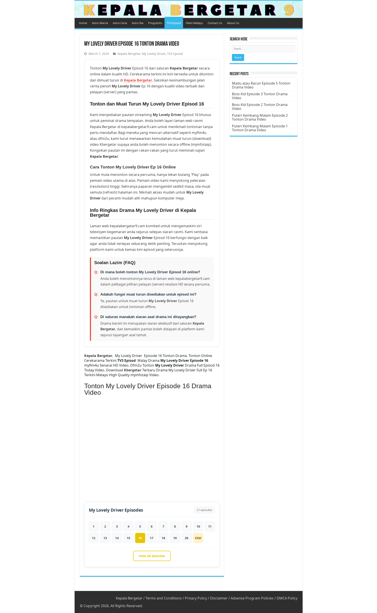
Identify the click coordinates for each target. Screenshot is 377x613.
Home (83, 23)
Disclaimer (219, 598)
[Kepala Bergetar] (189, 9)
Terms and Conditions (164, 598)
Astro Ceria (120, 23)
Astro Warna (100, 23)
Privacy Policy (196, 598)
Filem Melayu (194, 23)
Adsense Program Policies (252, 598)
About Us (233, 23)
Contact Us (215, 23)
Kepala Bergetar (129, 54)
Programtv (155, 23)
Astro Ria (137, 23)
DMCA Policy (287, 598)
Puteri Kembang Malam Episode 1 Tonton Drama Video (260, 128)
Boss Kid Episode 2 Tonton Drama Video (260, 106)
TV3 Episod (174, 23)
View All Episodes (152, 556)
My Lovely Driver (153, 54)
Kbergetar (132, 370)
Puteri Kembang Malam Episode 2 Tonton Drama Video (260, 117)
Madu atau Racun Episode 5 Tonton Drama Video (261, 85)
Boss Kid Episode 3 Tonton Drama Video (260, 96)
